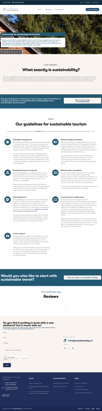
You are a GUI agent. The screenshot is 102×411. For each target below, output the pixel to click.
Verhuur (39, 9)
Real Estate (48, 9)
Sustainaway (17, 408)
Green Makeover (60, 9)
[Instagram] (69, 348)
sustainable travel (39, 131)
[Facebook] (65, 348)
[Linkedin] (72, 348)
